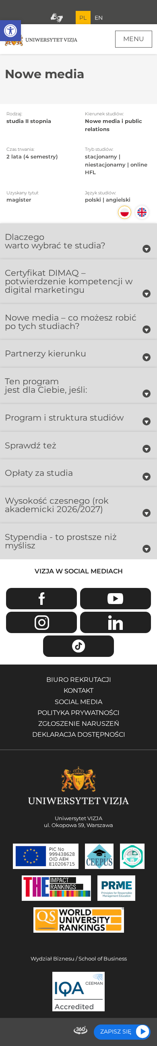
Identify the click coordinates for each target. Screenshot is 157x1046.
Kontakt (78, 690)
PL (83, 17)
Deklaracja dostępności (78, 734)
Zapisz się (115, 1031)
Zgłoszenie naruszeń (78, 723)
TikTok (78, 646)
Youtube (115, 598)
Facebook (41, 598)
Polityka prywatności (78, 713)
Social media (78, 702)
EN (99, 17)
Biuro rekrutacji (78, 679)
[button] (10, 30)
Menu (133, 39)
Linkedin (115, 622)
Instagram (41, 622)
